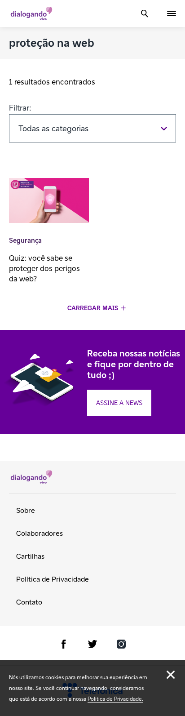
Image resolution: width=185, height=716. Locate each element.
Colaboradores (39, 533)
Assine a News (119, 403)
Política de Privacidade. (115, 698)
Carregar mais (92, 308)
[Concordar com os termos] (170, 674)
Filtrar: (20, 107)
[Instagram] (121, 645)
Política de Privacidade (52, 579)
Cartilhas (30, 556)
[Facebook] (63, 645)
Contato (29, 602)
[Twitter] (92, 645)
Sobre (25, 510)
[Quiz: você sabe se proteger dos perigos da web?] (49, 201)
